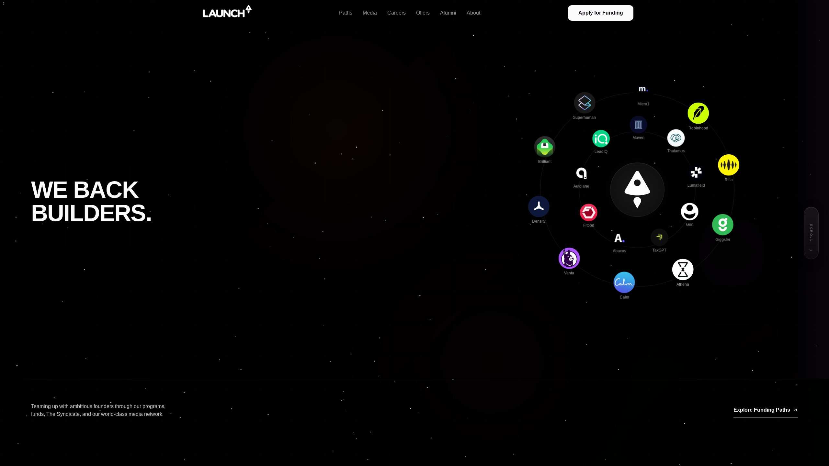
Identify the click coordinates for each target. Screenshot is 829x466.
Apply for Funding (600, 13)
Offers (423, 13)
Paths (345, 13)
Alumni (448, 13)
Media (370, 13)
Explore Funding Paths (761, 410)
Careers (396, 13)
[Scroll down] (811, 250)
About (473, 13)
